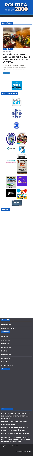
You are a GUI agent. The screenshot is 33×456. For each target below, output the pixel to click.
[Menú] (2, 16)
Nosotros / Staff (6, 324)
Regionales (4, 358)
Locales (5, 48)
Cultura (3, 336)
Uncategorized (5, 365)
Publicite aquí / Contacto (8, 328)
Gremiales (4, 340)
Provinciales (4, 354)
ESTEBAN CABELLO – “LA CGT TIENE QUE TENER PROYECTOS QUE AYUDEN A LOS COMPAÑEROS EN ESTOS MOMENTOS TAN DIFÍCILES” (15, 440)
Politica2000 (14, 446)
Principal (4, 351)
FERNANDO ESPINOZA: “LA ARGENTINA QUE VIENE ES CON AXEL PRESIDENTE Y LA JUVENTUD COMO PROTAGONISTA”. (15, 416)
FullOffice (28, 451)
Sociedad (11, 48)
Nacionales (4, 347)
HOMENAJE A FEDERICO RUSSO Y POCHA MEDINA (15, 434)
